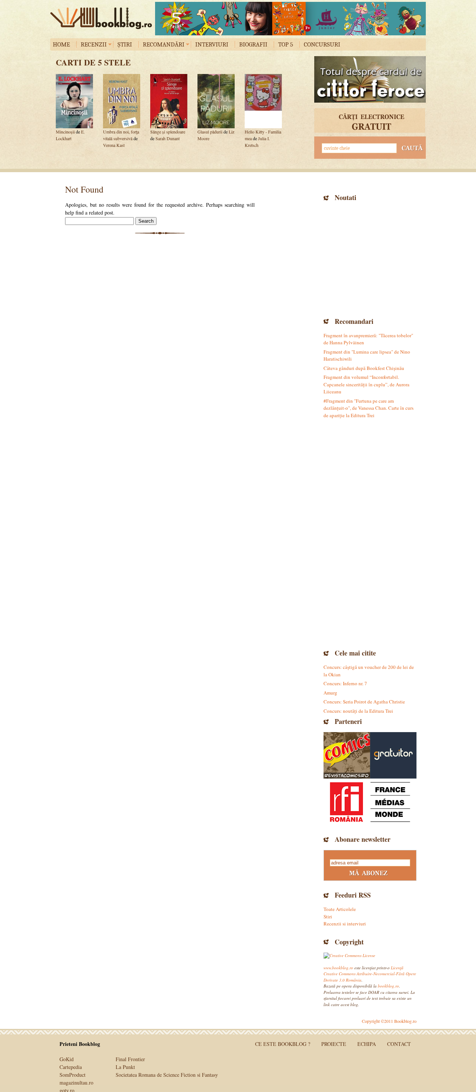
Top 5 (285, 44)
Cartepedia (71, 1066)
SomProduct (73, 1074)
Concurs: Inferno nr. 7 (345, 683)
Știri (125, 44)
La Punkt (125, 1066)
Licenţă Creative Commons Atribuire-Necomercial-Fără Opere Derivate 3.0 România (370, 974)
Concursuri (322, 44)
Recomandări (163, 44)
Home (61, 44)
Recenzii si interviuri (345, 923)
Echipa (366, 1043)
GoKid (67, 1059)
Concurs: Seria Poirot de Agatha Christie (364, 701)
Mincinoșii (65, 132)
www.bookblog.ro (338, 967)
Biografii (253, 44)
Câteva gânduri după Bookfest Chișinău (364, 368)
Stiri (328, 916)
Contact (399, 1043)
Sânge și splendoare (167, 132)
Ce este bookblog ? (282, 1043)
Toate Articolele (340, 909)
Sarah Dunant (167, 138)
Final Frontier (130, 1059)
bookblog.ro (103, 18)
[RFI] (370, 802)
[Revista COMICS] (347, 755)
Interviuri (211, 44)
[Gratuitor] (393, 755)
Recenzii (94, 44)
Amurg (330, 692)
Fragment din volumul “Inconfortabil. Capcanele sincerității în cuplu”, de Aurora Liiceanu (366, 384)
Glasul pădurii (209, 132)
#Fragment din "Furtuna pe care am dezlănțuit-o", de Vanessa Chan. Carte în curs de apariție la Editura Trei (369, 408)
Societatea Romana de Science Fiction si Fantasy (167, 1074)
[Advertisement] (370, 258)
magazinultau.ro (76, 1082)
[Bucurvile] (290, 18)
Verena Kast (114, 145)
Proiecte (333, 1043)
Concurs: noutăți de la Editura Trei (358, 711)
